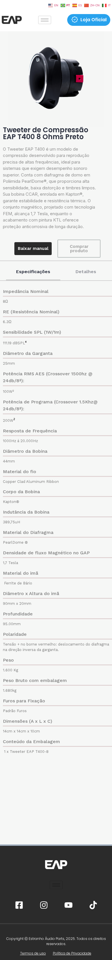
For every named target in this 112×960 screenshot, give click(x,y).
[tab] (33, 272)
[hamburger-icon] (44, 20)
